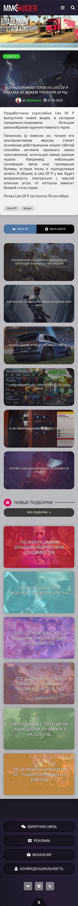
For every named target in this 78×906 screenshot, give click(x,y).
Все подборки (37, 512)
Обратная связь (42, 826)
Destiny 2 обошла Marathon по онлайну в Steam (39, 470)
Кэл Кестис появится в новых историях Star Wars (39, 303)
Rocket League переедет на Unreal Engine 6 (39, 345)
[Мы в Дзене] (39, 886)
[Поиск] (73, 7)
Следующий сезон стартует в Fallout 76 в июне (39, 387)
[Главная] (20, 8)
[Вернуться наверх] (39, 902)
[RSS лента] (50, 886)
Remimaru (34, 100)
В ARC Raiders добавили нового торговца (39, 428)
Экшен (27, 208)
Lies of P (12, 208)
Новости (11, 56)
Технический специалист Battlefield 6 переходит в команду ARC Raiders (39, 262)
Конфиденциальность (41, 868)
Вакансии (41, 854)
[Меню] (63, 7)
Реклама (42, 840)
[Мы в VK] (28, 886)
